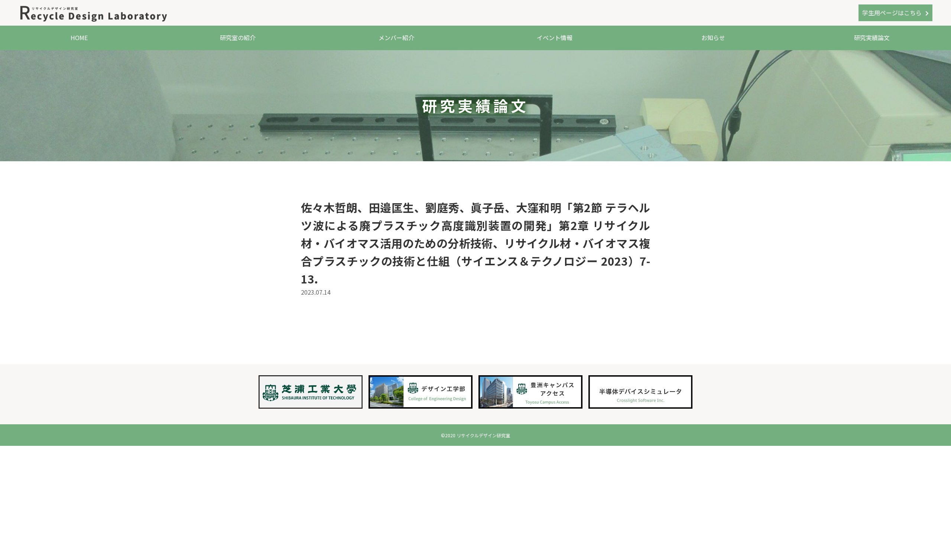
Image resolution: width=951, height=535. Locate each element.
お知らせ (713, 37)
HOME (79, 37)
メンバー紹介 (396, 37)
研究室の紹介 (238, 37)
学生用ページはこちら (892, 12)
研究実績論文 (872, 37)
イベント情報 (554, 37)
